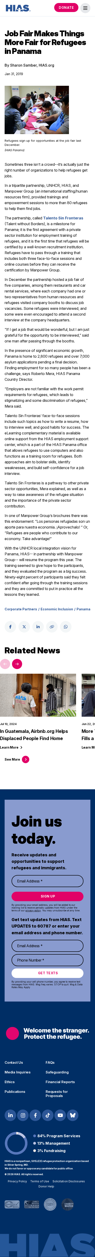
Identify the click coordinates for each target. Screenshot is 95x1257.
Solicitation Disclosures (69, 1181)
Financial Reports (60, 1082)
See (12, 759)
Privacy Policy (17, 1181)
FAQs (50, 1062)
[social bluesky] (72, 1115)
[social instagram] (23, 1115)
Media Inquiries (18, 1072)
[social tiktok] (47, 1115)
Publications (15, 1092)
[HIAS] (47, 1033)
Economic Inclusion (57, 609)
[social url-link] (52, 627)
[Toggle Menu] (85, 8)
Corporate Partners (21, 609)
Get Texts (48, 973)
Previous (5, 664)
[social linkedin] (38, 627)
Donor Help (46, 1186)
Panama (83, 609)
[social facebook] (10, 627)
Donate (66, 7)
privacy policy (33, 910)
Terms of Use (39, 1181)
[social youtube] (60, 1115)
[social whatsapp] (65, 627)
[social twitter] (24, 627)
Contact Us (14, 1062)
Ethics (10, 1082)
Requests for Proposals (57, 1094)
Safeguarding (57, 1072)
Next (17, 664)
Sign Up (48, 896)
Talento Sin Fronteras (63, 218)
